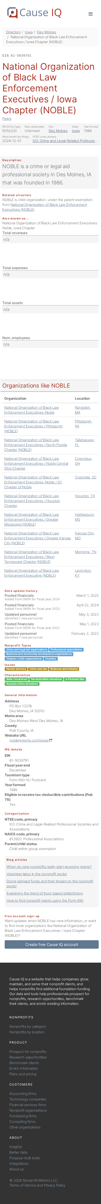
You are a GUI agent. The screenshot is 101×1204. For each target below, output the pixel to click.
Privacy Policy (54, 1185)
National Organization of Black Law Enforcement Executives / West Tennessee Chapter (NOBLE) (31, 557)
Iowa (28, 32)
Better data (18, 1152)
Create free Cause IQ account (51, 944)
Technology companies (28, 1099)
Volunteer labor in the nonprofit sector (37, 874)
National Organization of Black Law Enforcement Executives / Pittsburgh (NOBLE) (33, 426)
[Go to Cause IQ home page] (34, 13)
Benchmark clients (24, 1063)
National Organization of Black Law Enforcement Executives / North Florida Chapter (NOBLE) (35, 445)
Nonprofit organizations (28, 1110)
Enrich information (23, 1068)
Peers (7, 118)
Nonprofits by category (27, 1026)
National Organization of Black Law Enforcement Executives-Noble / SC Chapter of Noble (33, 482)
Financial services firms (27, 1105)
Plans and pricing (22, 1074)
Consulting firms (22, 1121)
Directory (13, 32)
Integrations (18, 1163)
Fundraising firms (22, 1116)
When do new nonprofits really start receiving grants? (49, 866)
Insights (15, 1147)
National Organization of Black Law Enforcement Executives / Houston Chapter (32, 501)
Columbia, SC (85, 477)
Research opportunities (28, 1057)
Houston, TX (85, 496)
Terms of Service (22, 1185)
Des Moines (46, 32)
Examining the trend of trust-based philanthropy (45, 893)
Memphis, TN (85, 552)
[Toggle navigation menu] (90, 13)
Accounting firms (22, 1093)
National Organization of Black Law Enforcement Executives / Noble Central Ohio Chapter (36, 463)
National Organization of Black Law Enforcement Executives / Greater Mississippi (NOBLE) (31, 519)
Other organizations (25, 1127)
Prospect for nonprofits (27, 1051)
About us (16, 1169)
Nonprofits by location (26, 1032)
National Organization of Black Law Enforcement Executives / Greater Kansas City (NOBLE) (37, 538)
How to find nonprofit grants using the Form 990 (45, 900)
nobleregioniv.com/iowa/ (29, 740)
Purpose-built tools (24, 1158)
